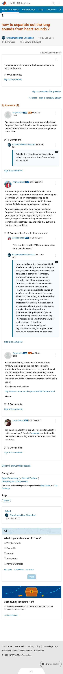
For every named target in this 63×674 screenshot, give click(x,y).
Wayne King (18, 113)
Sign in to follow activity (50, 98)
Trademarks (20, 646)
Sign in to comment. (13, 79)
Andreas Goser (19, 182)
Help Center (45, 486)
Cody (41, 9)
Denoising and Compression (15, 481)
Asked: (8, 511)
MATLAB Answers (20, 3)
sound (6, 501)
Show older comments (50, 52)
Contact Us (39, 650)
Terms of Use (26, 650)
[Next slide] (57, 9)
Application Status (9, 650)
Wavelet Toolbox (29, 478)
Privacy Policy (34, 646)
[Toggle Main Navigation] (58, 3)
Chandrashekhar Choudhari (20, 37)
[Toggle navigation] (2, 15)
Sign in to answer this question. (46, 91)
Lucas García (18, 420)
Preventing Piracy (50, 646)
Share (34, 98)
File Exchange (28, 9)
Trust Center (7, 646)
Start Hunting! (12, 615)
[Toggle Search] (53, 3)
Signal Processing (10, 478)
